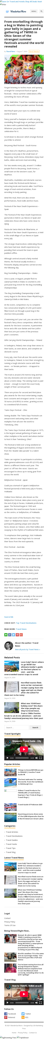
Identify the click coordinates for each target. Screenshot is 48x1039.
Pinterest (11, 1017)
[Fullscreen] (40, 758)
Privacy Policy (9, 922)
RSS (26, 1017)
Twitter (28, 1014)
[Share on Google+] (21, 634)
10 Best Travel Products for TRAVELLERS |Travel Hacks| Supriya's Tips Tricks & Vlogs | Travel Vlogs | (30, 793)
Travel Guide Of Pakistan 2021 (30, 804)
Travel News (10, 51)
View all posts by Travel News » (27, 649)
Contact (7, 918)
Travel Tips (11, 848)
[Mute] (36, 758)
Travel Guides (12, 840)
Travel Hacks (11, 844)
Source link (8, 617)
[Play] (7, 758)
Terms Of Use (10, 925)
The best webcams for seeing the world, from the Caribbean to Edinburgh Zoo (30, 781)
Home (14, 1033)
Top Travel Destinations (26, 623)
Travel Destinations (14, 836)
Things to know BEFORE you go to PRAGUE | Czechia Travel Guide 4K (30, 772)
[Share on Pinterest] (17, 634)
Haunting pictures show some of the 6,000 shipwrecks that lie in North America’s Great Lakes (31, 816)
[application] (24, 749)
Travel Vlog (11, 852)
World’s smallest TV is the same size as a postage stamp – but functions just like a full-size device (31, 956)
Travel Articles (34, 51)
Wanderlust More (16, 1026)
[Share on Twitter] (13, 634)
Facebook (12, 1014)
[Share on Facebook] (9, 634)
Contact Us (33, 1033)
